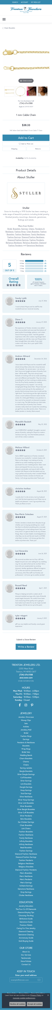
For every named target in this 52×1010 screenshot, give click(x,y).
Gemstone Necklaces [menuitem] (26, 889)
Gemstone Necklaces (35, 245)
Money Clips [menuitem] (26, 720)
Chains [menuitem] (26, 765)
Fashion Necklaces (22, 234)
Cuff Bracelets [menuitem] (26, 777)
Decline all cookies (17, 1004)
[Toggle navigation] (4, 19)
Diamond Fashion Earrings (18, 240)
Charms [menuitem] (26, 761)
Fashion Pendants (37, 240)
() (45, 261)
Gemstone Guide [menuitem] (26, 922)
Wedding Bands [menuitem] (26, 755)
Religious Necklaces (14, 242)
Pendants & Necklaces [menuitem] (26, 742)
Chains (31, 229)
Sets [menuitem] (26, 723)
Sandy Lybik (21, 298)
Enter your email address (26, 975)
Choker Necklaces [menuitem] (26, 895)
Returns (38, 149)
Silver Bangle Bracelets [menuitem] (26, 809)
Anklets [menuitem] (26, 726)
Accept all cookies (35, 1004)
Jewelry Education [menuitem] (26, 906)
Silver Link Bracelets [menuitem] (26, 803)
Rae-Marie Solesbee (24, 514)
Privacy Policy (35, 995)
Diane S (18, 319)
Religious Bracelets (30, 242)
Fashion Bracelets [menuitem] (26, 831)
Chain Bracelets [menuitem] (26, 825)
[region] (26, 60)
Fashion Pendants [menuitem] (26, 860)
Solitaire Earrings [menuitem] (26, 885)
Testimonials (26, 958)
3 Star (22, 266)
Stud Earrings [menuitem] (26, 793)
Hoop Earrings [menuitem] (26, 790)
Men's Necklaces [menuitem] (26, 876)
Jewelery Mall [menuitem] (26, 730)
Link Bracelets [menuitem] (26, 784)
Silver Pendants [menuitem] (26, 815)
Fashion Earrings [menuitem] (26, 850)
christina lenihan (23, 488)
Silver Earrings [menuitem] (26, 780)
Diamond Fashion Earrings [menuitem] (26, 857)
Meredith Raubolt (23, 421)
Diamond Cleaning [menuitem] (26, 931)
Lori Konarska (21, 550)
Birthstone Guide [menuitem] (26, 918)
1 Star (22, 271)
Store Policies (26, 961)
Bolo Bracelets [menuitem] (26, 819)
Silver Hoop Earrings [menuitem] (26, 800)
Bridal (9, 229)
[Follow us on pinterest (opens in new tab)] (32, 705)
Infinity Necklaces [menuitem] (26, 844)
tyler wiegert (21, 615)
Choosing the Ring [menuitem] (26, 915)
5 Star (22, 261)
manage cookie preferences (24, 998)
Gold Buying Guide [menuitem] (26, 941)
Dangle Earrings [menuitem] (26, 787)
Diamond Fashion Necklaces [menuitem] (26, 854)
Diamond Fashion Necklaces (33, 237)
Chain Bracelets (9, 28)
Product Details (26, 170)
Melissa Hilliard (22, 447)
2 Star (22, 268)
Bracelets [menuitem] (26, 745)
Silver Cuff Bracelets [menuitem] (26, 812)
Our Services (26, 955)
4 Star (22, 263)
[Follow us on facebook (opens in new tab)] (20, 705)
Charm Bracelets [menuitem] (26, 758)
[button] (15, 2)
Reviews (26, 254)
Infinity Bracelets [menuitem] (26, 841)
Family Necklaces (38, 234)
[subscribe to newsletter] (39, 980)
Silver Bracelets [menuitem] (26, 806)
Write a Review (26, 646)
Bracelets (16, 229)
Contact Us (26, 964)
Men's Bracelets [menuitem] (26, 873)
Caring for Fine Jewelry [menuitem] (26, 928)
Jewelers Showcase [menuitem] (26, 717)
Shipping (14, 149)
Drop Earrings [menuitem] (26, 892)
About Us (26, 951)
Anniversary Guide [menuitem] (26, 938)
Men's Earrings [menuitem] (26, 882)
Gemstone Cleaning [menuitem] (26, 934)
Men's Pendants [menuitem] (26, 879)
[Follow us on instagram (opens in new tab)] (25, 705)
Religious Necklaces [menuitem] (26, 863)
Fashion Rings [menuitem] (26, 736)
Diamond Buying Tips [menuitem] (26, 912)
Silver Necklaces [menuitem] (26, 796)
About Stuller (26, 177)
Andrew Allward (22, 356)
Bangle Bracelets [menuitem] (26, 771)
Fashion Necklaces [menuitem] (26, 835)
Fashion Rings (20, 231)
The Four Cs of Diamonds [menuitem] (26, 909)
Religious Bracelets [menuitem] (26, 866)
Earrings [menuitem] (26, 739)
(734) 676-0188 (26, 103)
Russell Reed (21, 585)
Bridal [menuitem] (26, 733)
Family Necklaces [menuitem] (26, 838)
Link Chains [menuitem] (26, 828)
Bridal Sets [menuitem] (26, 752)
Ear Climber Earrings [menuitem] (26, 822)
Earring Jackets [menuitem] (26, 768)
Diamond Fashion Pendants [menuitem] (26, 870)
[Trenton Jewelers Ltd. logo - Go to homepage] (26, 10)
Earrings (24, 229)
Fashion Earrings (14, 237)
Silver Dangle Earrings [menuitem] (26, 774)
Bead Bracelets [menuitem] (26, 847)
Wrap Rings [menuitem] (26, 749)
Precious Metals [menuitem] (26, 925)
